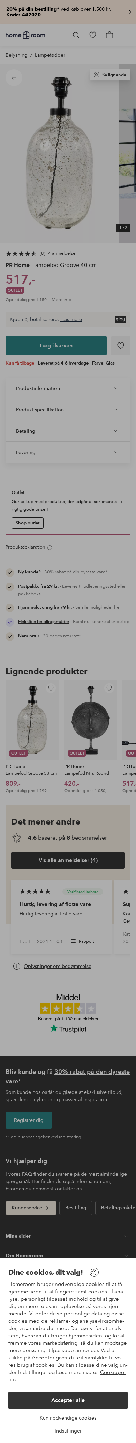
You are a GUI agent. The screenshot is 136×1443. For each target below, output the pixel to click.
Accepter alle (68, 1400)
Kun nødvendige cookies (68, 1418)
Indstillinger (68, 1431)
